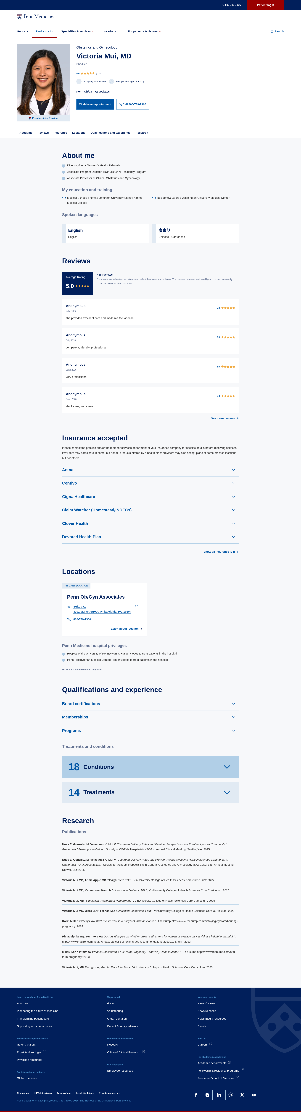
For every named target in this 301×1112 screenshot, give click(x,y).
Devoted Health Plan (81, 536)
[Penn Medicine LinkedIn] (219, 1095)
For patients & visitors (143, 31)
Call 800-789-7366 (134, 104)
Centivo (69, 483)
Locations (109, 31)
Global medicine (27, 1078)
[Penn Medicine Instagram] (207, 1095)
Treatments (91, 792)
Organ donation (117, 1018)
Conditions (91, 766)
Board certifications (81, 703)
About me (25, 132)
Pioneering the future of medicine (37, 1011)
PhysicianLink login (29, 1052)
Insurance (60, 132)
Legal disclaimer (85, 1093)
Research (141, 132)
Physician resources (29, 1059)
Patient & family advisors (122, 1026)
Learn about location (125, 628)
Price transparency (109, 1093)
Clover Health (75, 523)
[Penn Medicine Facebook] (196, 1095)
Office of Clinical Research (123, 1052)
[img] (112, 73)
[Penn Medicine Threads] (231, 1095)
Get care (22, 31)
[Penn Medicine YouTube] (254, 1095)
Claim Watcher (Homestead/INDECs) (97, 510)
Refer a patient (26, 1044)
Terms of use (64, 1093)
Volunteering (115, 1011)
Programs (71, 730)
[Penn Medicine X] (242, 1095)
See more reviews (223, 418)
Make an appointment (96, 104)
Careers (203, 1044)
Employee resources (120, 1070)
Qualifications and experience (110, 132)
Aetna (67, 469)
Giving (111, 1003)
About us (22, 1003)
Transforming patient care (33, 1018)
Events (202, 1026)
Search (279, 31)
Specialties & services (76, 31)
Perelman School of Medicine (216, 1078)
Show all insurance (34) (219, 551)
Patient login (265, 5)
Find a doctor (45, 31)
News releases (207, 1011)
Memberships (75, 717)
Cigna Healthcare (78, 496)
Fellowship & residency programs (218, 1070)
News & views (206, 1003)
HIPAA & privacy (43, 1093)
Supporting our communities (34, 1026)
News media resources (212, 1018)
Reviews (43, 132)
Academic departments (212, 1063)
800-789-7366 (233, 5)
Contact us (23, 1093)
